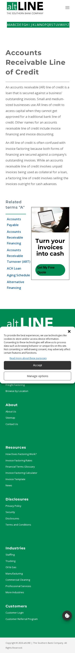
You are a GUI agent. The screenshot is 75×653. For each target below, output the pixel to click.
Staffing (10, 554)
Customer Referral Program (22, 619)
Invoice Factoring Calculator (21, 473)
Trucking (10, 561)
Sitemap (10, 417)
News (9, 485)
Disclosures (12, 518)
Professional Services (18, 586)
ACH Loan (14, 268)
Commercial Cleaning (18, 579)
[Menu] (67, 7)
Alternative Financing (15, 285)
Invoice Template (15, 479)
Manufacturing (14, 573)
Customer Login (15, 612)
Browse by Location (17, 391)
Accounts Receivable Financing (15, 237)
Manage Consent (67, 615)
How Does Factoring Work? (21, 454)
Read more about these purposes (28, 358)
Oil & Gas (11, 567)
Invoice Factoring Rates (19, 460)
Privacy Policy (13, 506)
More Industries (15, 592)
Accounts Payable (14, 222)
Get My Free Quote (46, 270)
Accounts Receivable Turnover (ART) (18, 256)
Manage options (37, 376)
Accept (37, 365)
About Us (11, 411)
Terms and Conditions (18, 524)
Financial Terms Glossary (20, 466)
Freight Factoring (15, 385)
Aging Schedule (18, 275)
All (8, 25)
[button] (69, 331)
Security (10, 512)
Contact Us (12, 424)
